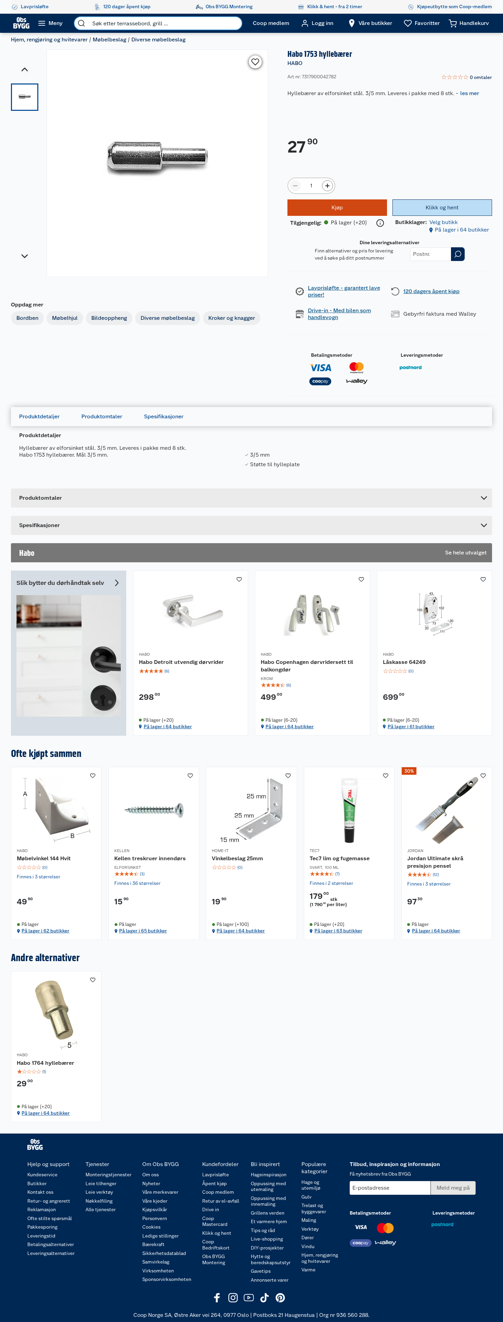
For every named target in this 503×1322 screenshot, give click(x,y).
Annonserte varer (269, 1280)
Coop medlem (218, 1192)
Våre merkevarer (160, 1192)
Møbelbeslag (109, 39)
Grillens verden (267, 1213)
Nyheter (151, 1183)
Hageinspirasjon (268, 1174)
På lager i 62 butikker (45, 930)
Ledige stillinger (160, 1236)
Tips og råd (263, 1230)
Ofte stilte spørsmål (49, 1218)
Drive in (210, 1209)
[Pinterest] (280, 1298)
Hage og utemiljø (310, 1185)
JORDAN (415, 850)
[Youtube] (249, 1298)
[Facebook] (217, 1298)
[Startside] (21, 23)
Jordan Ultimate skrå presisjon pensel (435, 862)
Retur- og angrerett (48, 1201)
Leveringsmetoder (422, 355)
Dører (307, 1237)
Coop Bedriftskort (216, 1245)
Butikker (37, 1183)
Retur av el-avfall (220, 1201)
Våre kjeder (154, 1201)
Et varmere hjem (269, 1221)
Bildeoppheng (109, 318)
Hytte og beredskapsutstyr (271, 1259)
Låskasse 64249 (404, 662)
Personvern (154, 1218)
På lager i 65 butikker (143, 930)
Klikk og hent (216, 1233)
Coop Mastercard (215, 1221)
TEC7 (314, 850)
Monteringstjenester (108, 1174)
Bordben (27, 318)
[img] (191, 671)
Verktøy (310, 1229)
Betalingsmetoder (331, 355)
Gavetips (261, 1271)
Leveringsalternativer (51, 1253)
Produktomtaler (101, 416)
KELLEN (121, 850)
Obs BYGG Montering (213, 1259)
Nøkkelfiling (99, 1201)
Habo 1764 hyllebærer (45, 1063)
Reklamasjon (41, 1209)
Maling (308, 1220)
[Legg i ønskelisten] (255, 62)
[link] (466, 77)
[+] (327, 185)
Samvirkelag (155, 1262)
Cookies (151, 1227)
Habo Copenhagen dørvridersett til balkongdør (307, 666)
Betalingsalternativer (50, 1244)
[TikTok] (264, 1298)
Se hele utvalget (466, 552)
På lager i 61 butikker (411, 726)
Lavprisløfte (215, 1174)
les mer (469, 93)
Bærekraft (153, 1244)
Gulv (306, 1197)
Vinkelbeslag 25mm (237, 858)
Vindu (307, 1246)
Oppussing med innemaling (268, 1201)
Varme (308, 1269)
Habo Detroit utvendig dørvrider (181, 662)
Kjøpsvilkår (154, 1209)
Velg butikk (443, 222)
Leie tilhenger (101, 1183)
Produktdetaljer (39, 416)
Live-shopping (267, 1239)
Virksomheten (158, 1270)
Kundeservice (42, 1174)
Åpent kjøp (214, 1183)
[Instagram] (233, 1298)
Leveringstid (41, 1236)
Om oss (150, 1174)
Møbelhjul (65, 318)
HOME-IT (220, 850)
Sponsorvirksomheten (166, 1279)
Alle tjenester (101, 1209)
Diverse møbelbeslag (158, 39)
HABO (294, 63)
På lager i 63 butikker (338, 930)
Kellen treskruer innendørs (150, 858)
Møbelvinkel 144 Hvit (44, 858)
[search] (81, 23)
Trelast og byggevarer (313, 1208)
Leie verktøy (99, 1192)
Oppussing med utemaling (268, 1186)
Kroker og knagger (231, 318)
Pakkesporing (42, 1227)
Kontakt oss (40, 1192)
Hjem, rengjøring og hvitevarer (49, 39)
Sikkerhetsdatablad (164, 1253)
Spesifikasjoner (163, 416)
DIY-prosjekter (267, 1248)
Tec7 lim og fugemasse (340, 858)
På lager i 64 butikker (462, 229)
